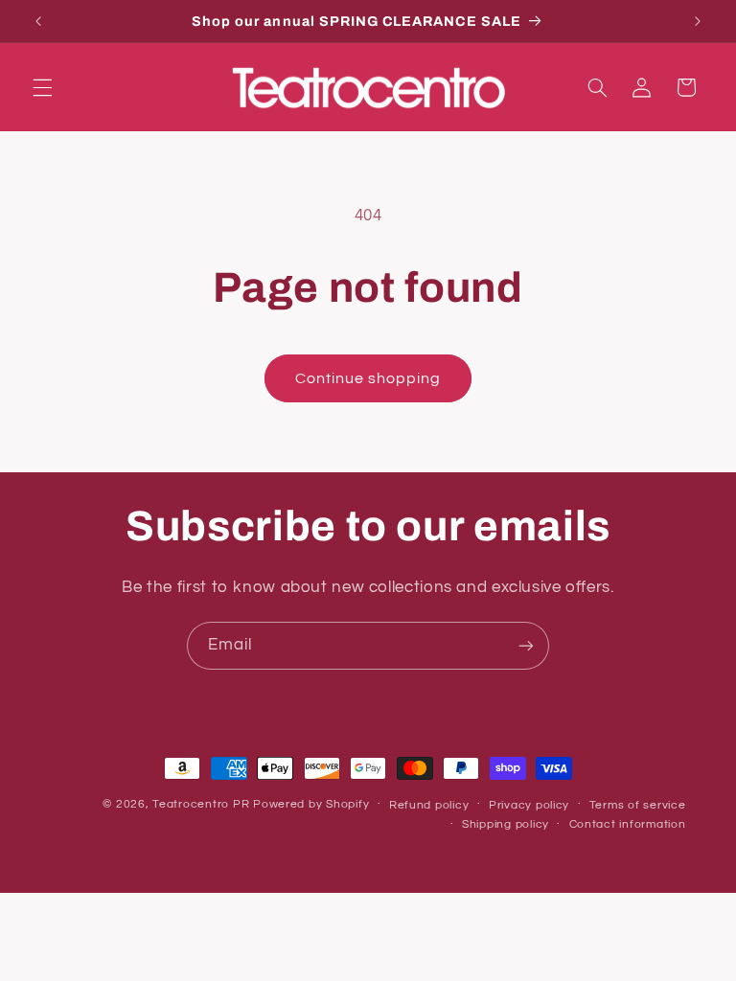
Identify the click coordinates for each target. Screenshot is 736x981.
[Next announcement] (698, 21)
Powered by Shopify (311, 804)
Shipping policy (505, 824)
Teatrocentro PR (200, 804)
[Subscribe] (526, 645)
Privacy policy (529, 805)
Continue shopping (368, 378)
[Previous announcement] (38, 21)
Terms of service (637, 805)
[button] (42, 87)
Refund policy (429, 805)
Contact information (627, 824)
